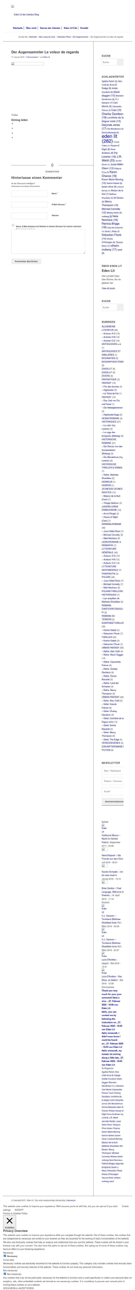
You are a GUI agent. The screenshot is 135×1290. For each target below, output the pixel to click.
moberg (107, 216)
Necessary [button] (8, 1252)
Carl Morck (110, 104)
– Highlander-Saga (110, 414)
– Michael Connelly (111, 534)
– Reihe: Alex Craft (111, 651)
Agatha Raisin (109, 81)
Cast (116, 110)
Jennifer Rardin (109, 1121)
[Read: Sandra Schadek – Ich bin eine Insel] (105, 866)
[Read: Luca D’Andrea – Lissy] (105, 956)
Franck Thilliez (108, 1110)
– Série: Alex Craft (110, 700)
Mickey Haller (114, 212)
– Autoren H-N (108, 336)
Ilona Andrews (113, 1114)
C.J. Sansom (118, 1085)
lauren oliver (109, 186)
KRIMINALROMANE (111, 524)
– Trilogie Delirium (110, 502)
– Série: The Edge (110, 739)
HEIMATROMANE (110, 418)
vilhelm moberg (110, 247)
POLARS (106, 577)
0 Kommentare (32, 57)
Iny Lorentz (110, 154)
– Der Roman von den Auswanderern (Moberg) (112, 450)
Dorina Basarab (109, 1107)
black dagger (111, 93)
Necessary (12, 1256)
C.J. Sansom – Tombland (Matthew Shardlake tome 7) (111, 943)
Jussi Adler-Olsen (113, 166)
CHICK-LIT (107, 368)
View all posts (108, 288)
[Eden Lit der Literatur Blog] (25, 14)
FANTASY (106, 382)
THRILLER (107, 637)
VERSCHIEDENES (111, 742)
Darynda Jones (111, 126)
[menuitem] (17, 28)
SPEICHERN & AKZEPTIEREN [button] (18, 1288)
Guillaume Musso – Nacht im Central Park (111, 839)
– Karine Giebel (109, 630)
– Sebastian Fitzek (111, 633)
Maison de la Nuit (109, 1142)
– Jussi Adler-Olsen (111, 531)
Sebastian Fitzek (114, 1170)
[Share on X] (15, 128)
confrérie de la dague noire (113, 119)
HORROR (106, 485)
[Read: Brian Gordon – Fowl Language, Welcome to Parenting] (105, 882)
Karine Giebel (114, 183)
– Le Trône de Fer (110, 393)
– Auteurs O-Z (108, 562)
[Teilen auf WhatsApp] (15, 133)
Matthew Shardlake (110, 1145)
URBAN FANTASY (110, 647)
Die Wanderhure (115, 128)
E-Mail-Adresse (59, 204)
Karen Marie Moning (111, 1131)
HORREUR (107, 481)
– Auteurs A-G (108, 555)
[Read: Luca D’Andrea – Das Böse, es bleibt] (105, 972)
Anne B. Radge (113, 1075)
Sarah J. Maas (112, 231)
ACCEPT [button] (19, 1209)
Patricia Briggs (110, 225)
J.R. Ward (112, 158)
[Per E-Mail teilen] (15, 137)
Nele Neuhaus (110, 218)
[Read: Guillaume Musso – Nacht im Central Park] (105, 831)
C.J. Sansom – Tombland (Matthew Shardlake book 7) (111, 919)
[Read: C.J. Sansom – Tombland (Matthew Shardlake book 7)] (105, 912)
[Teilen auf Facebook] (15, 123)
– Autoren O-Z (108, 340)
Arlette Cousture (109, 1078)
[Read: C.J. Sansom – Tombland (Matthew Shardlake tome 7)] (105, 935)
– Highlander (108, 389)
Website (55, 215)
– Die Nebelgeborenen (112, 407)
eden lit (109, 138)
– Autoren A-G (108, 333)
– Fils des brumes (110, 386)
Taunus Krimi (107, 1177)
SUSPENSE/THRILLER (113, 622)
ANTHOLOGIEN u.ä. (111, 344)
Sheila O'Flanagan (110, 1174)
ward (111, 1181)
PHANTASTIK (108, 573)
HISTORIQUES (109, 421)
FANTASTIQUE (109, 379)
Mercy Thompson (110, 203)
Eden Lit (46, 57)
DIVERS (106, 375)
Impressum (71, 1200)
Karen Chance (109, 174)
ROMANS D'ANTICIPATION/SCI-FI (112, 609)
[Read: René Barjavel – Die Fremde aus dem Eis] (105, 849)
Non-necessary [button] (10, 1270)
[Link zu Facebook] (121, 2)
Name (55, 193)
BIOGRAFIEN (108, 358)
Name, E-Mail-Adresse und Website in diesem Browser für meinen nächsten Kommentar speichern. (48, 227)
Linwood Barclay (114, 1138)
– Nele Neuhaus (109, 538)
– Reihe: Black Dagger (112, 654)
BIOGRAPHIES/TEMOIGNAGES (118, 361)
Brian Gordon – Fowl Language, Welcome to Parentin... (113, 892)
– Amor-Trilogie (109, 513)
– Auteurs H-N (108, 559)
